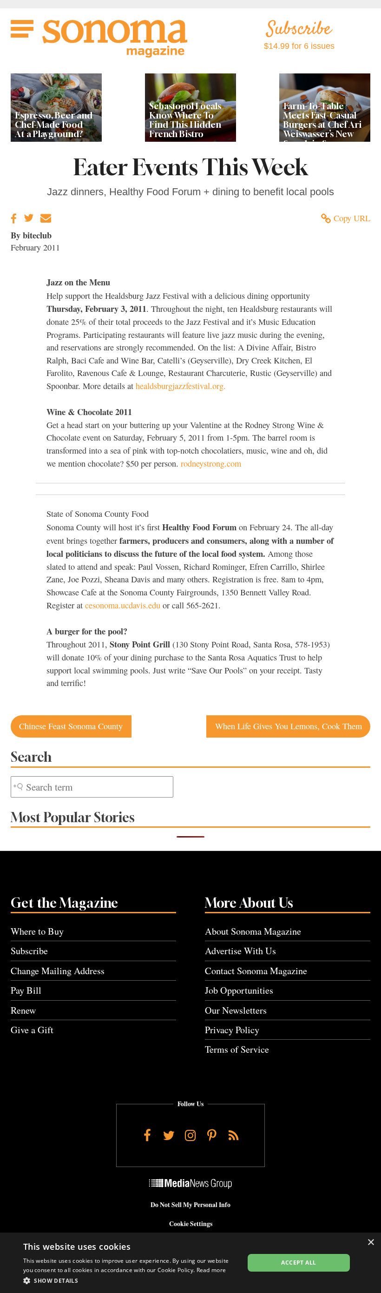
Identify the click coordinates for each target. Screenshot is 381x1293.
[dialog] (190, 1263)
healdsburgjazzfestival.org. (181, 385)
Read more (211, 1270)
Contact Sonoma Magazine (256, 970)
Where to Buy (37, 931)
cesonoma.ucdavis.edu (122, 605)
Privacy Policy (232, 1029)
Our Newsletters (236, 1010)
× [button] (370, 1242)
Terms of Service (237, 1049)
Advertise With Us (240, 950)
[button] (130, 1280)
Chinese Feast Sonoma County (71, 726)
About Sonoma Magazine (253, 931)
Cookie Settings (190, 1223)
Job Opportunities (239, 990)
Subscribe (29, 950)
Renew (23, 1010)
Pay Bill (26, 990)
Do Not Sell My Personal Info (190, 1204)
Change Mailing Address (58, 970)
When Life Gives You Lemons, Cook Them (288, 726)
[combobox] (92, 787)
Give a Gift (32, 1029)
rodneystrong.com (211, 463)
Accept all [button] (298, 1263)
